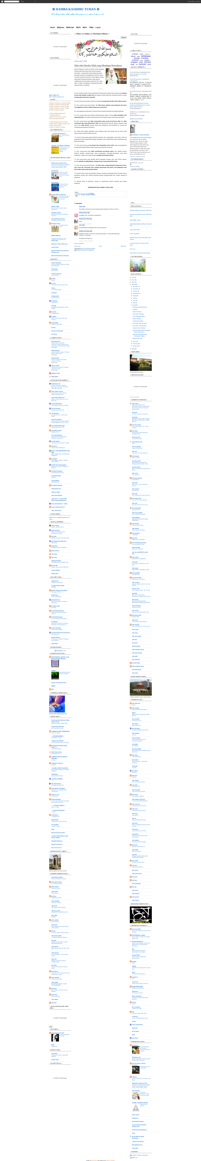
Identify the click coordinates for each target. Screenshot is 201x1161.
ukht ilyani (135, 785)
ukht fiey (53, 896)
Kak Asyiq (54, 554)
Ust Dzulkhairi (55, 480)
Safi (133, 949)
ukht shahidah (55, 901)
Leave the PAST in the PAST (139, 830)
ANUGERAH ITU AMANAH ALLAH (59, 912)
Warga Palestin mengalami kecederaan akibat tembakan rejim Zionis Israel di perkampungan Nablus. (60, 344)
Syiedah (134, 961)
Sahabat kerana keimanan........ (139, 973)
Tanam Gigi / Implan (135, 229)
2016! (133, 443)
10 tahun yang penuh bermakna (140, 413)
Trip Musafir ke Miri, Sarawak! (58, 907)
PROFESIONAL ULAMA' (138, 935)
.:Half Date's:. (55, 815)
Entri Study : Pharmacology (139, 325)
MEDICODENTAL (56, 235)
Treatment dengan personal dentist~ (60, 932)
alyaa (52, 829)
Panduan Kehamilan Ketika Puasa (140, 612)
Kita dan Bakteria (137, 318)
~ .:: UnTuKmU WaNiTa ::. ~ (58, 805)
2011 (133, 279)
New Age (53, 764)
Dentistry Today (55, 223)
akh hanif (134, 877)
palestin (147, 60)
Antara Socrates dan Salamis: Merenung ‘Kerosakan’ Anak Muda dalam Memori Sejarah (59, 387)
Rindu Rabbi (54, 819)
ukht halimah (135, 708)
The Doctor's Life (136, 786)
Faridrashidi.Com (56, 488)
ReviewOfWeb (138, 118)
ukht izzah (135, 473)
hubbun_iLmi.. (55, 794)
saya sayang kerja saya (57, 775)
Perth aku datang (55, 732)
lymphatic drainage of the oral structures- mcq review (64, 197)
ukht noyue (135, 403)
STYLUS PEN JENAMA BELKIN (139, 800)
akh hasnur (135, 870)
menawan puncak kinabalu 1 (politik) (60, 442)
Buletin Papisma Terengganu (59, 590)
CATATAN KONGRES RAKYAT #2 (140, 730)
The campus (54, 999)
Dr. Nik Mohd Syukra (56, 617)
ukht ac (134, 818)
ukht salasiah (135, 893)
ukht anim (135, 482)
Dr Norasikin (54, 322)
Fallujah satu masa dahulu (138, 579)
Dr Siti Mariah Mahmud (57, 610)
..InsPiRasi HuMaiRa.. (57, 778)
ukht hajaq (54, 915)
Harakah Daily (55, 358)
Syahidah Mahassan (56, 841)
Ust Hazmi (54, 446)
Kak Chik (53, 536)
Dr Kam (53, 327)
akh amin (134, 639)
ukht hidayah (135, 624)
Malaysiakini (54, 376)
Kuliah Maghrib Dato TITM (57, 427)
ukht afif (53, 940)
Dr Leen (53, 283)
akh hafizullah (136, 728)
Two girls (134, 767)
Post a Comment (79, 243)
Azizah (134, 1002)
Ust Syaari (54, 458)
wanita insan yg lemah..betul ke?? (140, 983)
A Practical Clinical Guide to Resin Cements (63, 185)
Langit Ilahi (135, 1148)
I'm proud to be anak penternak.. (140, 453)
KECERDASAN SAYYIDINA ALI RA (59, 562)
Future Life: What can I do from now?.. (141, 626)
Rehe (133, 1034)
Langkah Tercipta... (56, 826)
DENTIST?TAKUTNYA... (57, 324)
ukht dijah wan (136, 703)
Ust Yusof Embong (56, 435)
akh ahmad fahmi (137, 577)
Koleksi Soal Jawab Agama (58, 465)
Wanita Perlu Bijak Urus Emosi (58, 878)
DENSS (53, 686)
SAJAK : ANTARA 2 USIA (57, 527)
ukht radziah (54, 946)
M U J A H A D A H (56, 847)
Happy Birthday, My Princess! (139, 819)
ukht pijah (135, 656)
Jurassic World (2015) (137, 448)
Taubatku (135, 309)
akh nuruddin (135, 719)
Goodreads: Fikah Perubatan (139, 841)
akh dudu (134, 538)
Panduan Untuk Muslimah (139, 328)
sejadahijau (54, 774)
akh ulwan (135, 642)
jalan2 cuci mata (136, 457)
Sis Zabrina (135, 1045)
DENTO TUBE (55, 206)
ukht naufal (135, 629)
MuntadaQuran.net (137, 1144)
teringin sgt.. (54, 1046)
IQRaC (134, 712)
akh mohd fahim (136, 508)
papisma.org (54, 580)
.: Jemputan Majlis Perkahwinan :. (59, 937)
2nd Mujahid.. (135, 745)
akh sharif (134, 823)
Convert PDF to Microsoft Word (139, 499)
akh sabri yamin (136, 461)
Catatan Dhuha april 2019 (57, 410)
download (147, 54)
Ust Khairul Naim (56, 475)
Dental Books (55, 182)
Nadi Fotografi (136, 547)
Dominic (137, 72)
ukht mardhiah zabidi (138, 649)
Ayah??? (134, 1003)
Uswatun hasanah (136, 607)
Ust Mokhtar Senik (56, 430)
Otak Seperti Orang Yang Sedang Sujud (140, 253)
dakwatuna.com (136, 1057)
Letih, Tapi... (133, 249)
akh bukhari (135, 760)
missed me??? (54, 302)
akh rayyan (135, 829)
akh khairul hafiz (136, 615)
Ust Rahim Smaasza (56, 471)
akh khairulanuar (136, 669)
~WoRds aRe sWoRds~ (57, 741)
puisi (141, 62)
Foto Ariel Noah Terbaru (137, 525)
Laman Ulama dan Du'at (58, 507)
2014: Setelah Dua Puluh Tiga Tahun (141, 495)
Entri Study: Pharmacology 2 (140, 323)
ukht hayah (135, 568)
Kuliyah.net (135, 1118)
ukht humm (54, 891)
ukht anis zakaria (136, 636)
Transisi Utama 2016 (137, 438)
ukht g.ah (54, 988)
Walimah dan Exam (137, 338)
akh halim (134, 593)
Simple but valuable (56, 902)
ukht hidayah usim (137, 441)
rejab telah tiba (133, 81)
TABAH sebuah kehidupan (138, 530)
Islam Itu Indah (55, 530)
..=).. (52, 780)
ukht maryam (55, 886)
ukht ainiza (135, 632)
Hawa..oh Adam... (55, 807)
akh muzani (135, 599)
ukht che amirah (136, 424)
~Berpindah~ (135, 534)
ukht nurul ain (136, 804)
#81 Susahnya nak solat (57, 728)
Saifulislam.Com (55, 383)
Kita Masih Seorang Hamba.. (139, 810)
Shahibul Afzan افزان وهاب (136, 162)
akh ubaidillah (136, 573)
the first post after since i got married (60, 742)
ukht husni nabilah (137, 512)
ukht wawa (135, 673)
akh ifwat (134, 412)
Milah (52, 1044)
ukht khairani (55, 952)
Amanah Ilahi (135, 490)
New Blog (53, 607)
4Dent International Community (60, 255)
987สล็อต (53, 587)
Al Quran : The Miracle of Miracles (60, 145)
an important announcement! (139, 805)
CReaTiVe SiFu (136, 1090)
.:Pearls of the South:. (138, 1141)
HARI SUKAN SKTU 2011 (57, 472)
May (134, 302)
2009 (133, 284)
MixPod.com (61, 96)
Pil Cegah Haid (55, 634)
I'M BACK (134, 777)
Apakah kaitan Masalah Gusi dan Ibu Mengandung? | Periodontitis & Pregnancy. (141, 944)
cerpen (141, 54)
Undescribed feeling (56, 748)
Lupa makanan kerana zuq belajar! (59, 405)
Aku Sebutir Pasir (56, 783)
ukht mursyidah (136, 446)
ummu (80, 225)
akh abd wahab (136, 467)
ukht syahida (55, 920)
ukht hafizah (135, 900)
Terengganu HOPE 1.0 (56, 591)
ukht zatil (54, 959)
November (136, 288)
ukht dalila (135, 744)
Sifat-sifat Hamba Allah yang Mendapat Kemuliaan (98, 65)
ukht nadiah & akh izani (138, 799)
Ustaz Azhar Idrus (56, 510)
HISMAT (53, 670)
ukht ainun (135, 755)
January (135, 346)
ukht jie (53, 931)
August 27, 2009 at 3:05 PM (86, 241)
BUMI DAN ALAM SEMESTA (139, 558)
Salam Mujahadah (136, 756)
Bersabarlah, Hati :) (56, 753)
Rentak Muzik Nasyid (138, 1121)
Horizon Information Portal (58, 682)
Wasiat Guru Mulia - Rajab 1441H (59, 723)
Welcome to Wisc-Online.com (59, 244)
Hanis (133, 972)
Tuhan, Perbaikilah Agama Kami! (140, 1018)
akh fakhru (135, 770)
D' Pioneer (135, 1016)
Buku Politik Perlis (136, 725)
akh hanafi (135, 620)
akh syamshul (136, 533)
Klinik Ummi (54, 595)
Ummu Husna (55, 525)
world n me (135, 982)
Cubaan (134, 734)
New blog (134, 772)
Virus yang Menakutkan (139, 316)
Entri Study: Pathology (138, 314)
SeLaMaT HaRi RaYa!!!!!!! (57, 785)
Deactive (53, 760)
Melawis (81, 206)
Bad (133, 1011)
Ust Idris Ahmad (55, 408)
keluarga (137, 58)
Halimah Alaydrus (56, 560)
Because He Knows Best (58, 832)
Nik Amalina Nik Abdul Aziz (58, 541)
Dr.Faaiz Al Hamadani (57, 331)
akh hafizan (135, 834)
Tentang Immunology (138, 321)
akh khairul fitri (136, 437)
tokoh (149, 64)
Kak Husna (135, 1038)
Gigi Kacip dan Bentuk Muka (140, 307)
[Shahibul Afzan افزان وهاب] (130, 164)
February (135, 343)
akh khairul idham (137, 478)
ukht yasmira (135, 489)
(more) (133, 87)
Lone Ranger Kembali (56, 883)
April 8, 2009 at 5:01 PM (85, 217)
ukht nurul (54, 905)
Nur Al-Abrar (135, 1031)
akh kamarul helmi (56, 935)
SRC (52, 689)
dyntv (133, 1133)
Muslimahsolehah (83, 212)
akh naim (134, 775)
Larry (137, 112)
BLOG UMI (54, 565)
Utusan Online (55, 365)
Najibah (134, 966)
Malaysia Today (55, 373)
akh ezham (135, 723)
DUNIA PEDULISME (137, 986)
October (135, 291)
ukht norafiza (135, 582)
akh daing (134, 417)
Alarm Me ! (135, 1028)
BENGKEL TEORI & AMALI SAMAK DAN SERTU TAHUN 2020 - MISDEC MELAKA (141, 420)
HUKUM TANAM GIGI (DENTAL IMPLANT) (141, 210)
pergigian (134, 62)
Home (100, 246)
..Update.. (53, 811)
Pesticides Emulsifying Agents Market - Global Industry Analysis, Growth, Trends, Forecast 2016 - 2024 (60, 166)
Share (76, 192)
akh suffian (135, 860)
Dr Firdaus (54, 334)
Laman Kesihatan (56, 628)
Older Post (123, 246)
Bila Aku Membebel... (138, 941)
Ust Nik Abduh (55, 441)
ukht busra (54, 924)
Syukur (133, 704)
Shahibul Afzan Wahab (84, 219)
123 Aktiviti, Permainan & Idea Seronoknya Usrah (144, 1094)
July (134, 298)
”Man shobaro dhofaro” (137, 992)
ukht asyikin (135, 840)
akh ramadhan (136, 659)
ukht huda (54, 994)
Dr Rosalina (54, 269)
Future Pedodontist (137, 1024)
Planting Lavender (55, 888)
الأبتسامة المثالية (55, 275)
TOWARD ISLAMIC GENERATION (60, 731)
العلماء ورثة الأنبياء (55, 492)
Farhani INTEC (136, 955)
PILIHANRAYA (135, 479)
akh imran (134, 845)
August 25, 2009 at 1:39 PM (86, 230)
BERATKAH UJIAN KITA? (138, 988)
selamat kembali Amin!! (137, 866)
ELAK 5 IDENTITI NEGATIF (138, 514)
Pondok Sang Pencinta (57, 726)
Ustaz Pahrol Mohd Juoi (58, 397)
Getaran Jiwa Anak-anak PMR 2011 (60, 567)
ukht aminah (135, 897)
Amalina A (135, 977)
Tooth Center (55, 247)
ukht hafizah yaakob (57, 877)
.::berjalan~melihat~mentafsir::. (60, 768)
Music (50, 96)
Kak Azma (54, 557)
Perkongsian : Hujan (56, 737)
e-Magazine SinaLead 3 (57, 582)
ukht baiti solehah (137, 653)
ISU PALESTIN (135, 574)
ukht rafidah (54, 982)
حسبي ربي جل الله (55, 910)
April (134, 305)
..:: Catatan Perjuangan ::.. (58, 810)
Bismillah (53, 916)
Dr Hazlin (53, 312)
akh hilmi (53, 1002)
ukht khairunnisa (136, 498)
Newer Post (77, 246)
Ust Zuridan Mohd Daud (58, 425)
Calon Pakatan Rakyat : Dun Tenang (141, 590)
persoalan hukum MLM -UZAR (139, 1013)
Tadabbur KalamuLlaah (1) (138, 846)
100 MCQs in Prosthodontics (58, 220)
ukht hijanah (135, 528)
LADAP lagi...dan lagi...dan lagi (59, 821)
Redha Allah (54, 542)
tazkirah (93, 194)
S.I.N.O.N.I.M (54, 796)
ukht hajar (135, 766)
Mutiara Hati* (54, 573)
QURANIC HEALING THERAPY (59, 547)
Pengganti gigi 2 (55, 313)
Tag (137, 64)
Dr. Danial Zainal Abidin (57, 585)
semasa (147, 62)
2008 (133, 348)
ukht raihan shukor (56, 882)
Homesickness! (55, 893)
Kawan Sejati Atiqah (56, 596)
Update (53, 280)
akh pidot (54, 965)
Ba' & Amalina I (136, 1007)
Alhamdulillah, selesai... (135, 220)
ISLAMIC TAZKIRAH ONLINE (140, 1102)
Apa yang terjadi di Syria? (138, 544)
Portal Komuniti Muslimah (139, 1129)
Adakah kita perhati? (56, 897)
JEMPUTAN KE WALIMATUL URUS (140, 569)
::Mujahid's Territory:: (57, 763)
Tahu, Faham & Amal (57, 391)
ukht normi (135, 890)
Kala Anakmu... (55, 270)
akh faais (134, 880)
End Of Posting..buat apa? (138, 781)
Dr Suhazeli (54, 621)
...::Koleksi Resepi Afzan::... (59, 133)
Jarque (134, 1021)
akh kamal (135, 431)
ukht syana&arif (136, 605)
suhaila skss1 (55, 1059)
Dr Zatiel (53, 305)
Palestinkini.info (55, 341)
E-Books (134, 1077)
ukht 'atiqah (135, 780)
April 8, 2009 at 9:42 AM (85, 211)
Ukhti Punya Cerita (56, 752)
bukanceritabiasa (56, 799)
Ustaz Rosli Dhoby (56, 419)
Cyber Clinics (135, 1114)
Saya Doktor (54, 643)
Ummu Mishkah (55, 570)
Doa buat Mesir (55, 921)
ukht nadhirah (136, 517)
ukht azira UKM (136, 929)
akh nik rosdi (135, 588)
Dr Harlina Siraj (55, 606)
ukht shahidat (55, 977)
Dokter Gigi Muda (56, 262)
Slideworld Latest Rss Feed (58, 163)
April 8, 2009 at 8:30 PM (85, 224)
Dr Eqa (53, 288)
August (135, 295)
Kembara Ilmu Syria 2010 (138, 862)
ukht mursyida (136, 789)
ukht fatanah (135, 456)
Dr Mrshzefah (55, 296)
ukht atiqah (135, 849)
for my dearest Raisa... (56, 289)
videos (54, 517)
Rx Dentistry (54, 170)
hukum (133, 56)
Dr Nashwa (54, 301)
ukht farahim (135, 523)
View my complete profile (137, 156)
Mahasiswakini (55, 350)
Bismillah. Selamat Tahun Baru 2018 (60, 537)
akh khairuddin (136, 646)
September (136, 293)
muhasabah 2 (135, 815)
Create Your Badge (134, 166)
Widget (132, 118)
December (136, 286)
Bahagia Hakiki (135, 616)
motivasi (135, 60)
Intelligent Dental (56, 212)
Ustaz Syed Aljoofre (56, 495)
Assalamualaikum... (56, 996)
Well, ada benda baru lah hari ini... (140, 504)
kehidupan (146, 56)
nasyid (141, 60)
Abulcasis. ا (135, 991)
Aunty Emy (54, 546)
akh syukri (135, 794)
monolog (88, 194)
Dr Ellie (53, 278)
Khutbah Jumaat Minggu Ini (58, 447)
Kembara (53, 477)
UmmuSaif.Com (55, 599)
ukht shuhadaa (136, 738)
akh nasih (134, 493)
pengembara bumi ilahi (57, 1033)
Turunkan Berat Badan (56, 629)
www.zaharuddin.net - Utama (59, 503)
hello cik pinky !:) (136, 474)
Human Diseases (137, 311)
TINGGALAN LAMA (136, 1008)
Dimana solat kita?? (137, 851)
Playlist (54, 96)
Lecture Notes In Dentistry (58, 194)
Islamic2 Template (110, 1160)
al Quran (83, 194)
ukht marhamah (136, 883)
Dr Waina (53, 316)
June (134, 300)
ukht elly (134, 854)
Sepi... (133, 978)
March (135, 341)
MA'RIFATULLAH (55, 482)
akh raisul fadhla (136, 749)
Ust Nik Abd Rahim (56, 403)
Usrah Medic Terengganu (58, 788)
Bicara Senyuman (137, 996)
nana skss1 (54, 1053)
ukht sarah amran (137, 873)
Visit (134, 397)
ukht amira (135, 562)
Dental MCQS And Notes (58, 219)
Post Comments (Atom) (88, 248)
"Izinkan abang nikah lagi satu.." (140, 621)
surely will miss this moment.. (139, 791)
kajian (138, 56)
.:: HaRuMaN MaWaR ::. (57, 736)
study (132, 64)
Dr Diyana (54, 292)
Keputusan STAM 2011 (137, 549)
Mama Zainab (55, 550)
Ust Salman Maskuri (56, 485)
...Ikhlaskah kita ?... (56, 816)
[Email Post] (76, 195)
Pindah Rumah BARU (56, 979)
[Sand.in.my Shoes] (56, 844)
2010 (133, 282)
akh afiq (134, 887)
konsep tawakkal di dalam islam (59, 618)
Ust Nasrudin (55, 413)
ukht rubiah (135, 557)
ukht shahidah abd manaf (139, 542)
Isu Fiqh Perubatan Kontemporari (60, 632)
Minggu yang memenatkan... (139, 539)
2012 (133, 277)
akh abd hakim (136, 663)
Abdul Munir (94, 1160)
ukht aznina (135, 610)
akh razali (134, 503)
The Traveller (54, 824)
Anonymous (138, 79)
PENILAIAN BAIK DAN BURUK (139, 709)
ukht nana (135, 813)
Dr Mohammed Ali (56, 273)
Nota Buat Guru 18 (136, 720)
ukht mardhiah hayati (138, 666)
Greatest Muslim (136, 509)
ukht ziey (134, 451)
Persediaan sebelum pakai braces (59, 284)
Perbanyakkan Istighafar (138, 796)
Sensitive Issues (55, 297)
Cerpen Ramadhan (134, 233)
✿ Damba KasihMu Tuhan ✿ (75, 9)
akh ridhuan (54, 971)
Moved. (134, 963)
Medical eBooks (55, 637)
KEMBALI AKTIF (55, 432)
